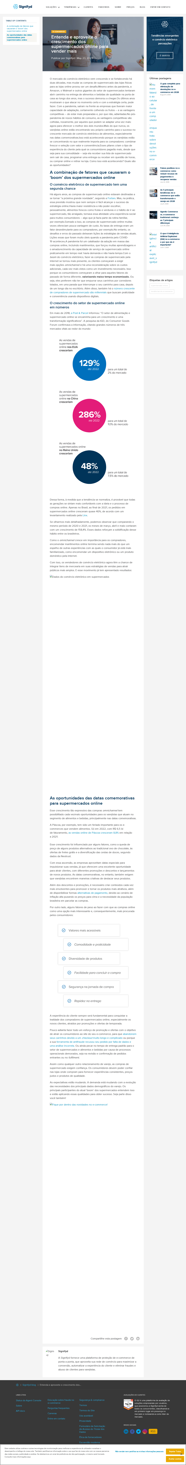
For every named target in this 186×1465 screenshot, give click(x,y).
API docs (20, 1411)
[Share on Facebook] (126, 1339)
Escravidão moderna (89, 1442)
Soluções (51, 7)
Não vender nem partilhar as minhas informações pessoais (139, 1452)
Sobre (118, 7)
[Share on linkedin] (138, 1339)
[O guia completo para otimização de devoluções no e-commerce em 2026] (153, 122)
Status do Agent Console (28, 1400)
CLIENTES (88, 7)
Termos (83, 1405)
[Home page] (17, 1385)
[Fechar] (181, 1454)
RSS (153, 1431)
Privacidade (85, 1421)
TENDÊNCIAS (70, 7)
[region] (93, 1454)
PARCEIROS (103, 7)
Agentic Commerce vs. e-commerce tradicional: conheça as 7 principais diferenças (169, 217)
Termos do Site (87, 1410)
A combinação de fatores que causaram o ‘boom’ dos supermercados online (20, 28)
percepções (165, 43)
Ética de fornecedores (90, 1437)
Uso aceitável (86, 1416)
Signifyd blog (29, 1385)
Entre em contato (160, 7)
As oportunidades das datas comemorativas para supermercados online (19, 37)
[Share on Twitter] (132, 1339)
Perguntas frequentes (58, 1408)
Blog (142, 7)
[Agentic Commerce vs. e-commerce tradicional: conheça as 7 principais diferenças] (153, 214)
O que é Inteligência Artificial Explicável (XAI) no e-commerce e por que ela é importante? (170, 239)
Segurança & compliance (91, 1400)
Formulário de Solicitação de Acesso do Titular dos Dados (92, 1429)
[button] (59, 7)
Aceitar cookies (175, 1459)
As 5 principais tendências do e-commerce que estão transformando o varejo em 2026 (170, 195)
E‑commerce (59, 31)
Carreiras (52, 1413)
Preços (130, 7)
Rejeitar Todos (175, 1452)
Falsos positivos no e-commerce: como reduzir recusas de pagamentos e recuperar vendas (170, 173)
